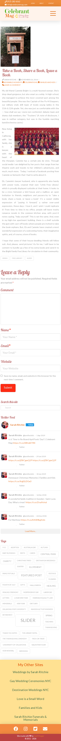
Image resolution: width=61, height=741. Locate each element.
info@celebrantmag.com (17, 5)
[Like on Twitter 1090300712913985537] (16, 465)
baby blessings (9, 553)
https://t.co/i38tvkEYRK (24, 443)
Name (6, 330)
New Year (21, 603)
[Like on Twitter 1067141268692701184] (16, 524)
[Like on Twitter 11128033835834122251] (16, 447)
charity (7, 561)
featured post (31, 575)
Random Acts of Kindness (42, 609)
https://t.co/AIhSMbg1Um (33, 520)
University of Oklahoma (14, 645)
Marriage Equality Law (43, 598)
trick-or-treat (38, 639)
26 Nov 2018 (41, 516)
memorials (7, 603)
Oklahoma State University (14, 609)
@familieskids (28, 435)
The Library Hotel (29, 633)
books (5, 258)
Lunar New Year (21, 598)
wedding (23, 651)
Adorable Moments (12, 82)
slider (29, 258)
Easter (20, 566)
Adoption (15, 547)
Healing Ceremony (10, 592)
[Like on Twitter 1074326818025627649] (16, 507)
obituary (34, 603)
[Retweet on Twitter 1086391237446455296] (13, 486)
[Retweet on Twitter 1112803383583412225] (13, 447)
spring (49, 615)
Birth (22, 553)
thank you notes (10, 633)
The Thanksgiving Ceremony (15, 639)
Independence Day (31, 592)
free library (17, 258)
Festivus (52, 573)
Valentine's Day (39, 645)
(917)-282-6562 (13, 1)
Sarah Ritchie (15, 435)
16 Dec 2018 (41, 495)
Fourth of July (9, 585)
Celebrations (30, 82)
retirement (7, 615)
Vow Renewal (8, 651)
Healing (51, 586)
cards (32, 553)
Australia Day (30, 547)
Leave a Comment (12, 85)
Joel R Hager (39, 736)
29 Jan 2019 (41, 456)
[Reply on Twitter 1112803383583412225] (10, 447)
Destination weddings (45, 560)
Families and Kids (47, 82)
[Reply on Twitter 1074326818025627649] (10, 507)
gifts (22, 585)
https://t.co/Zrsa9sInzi (36, 502)
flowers (52, 579)
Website (6, 361)
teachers (49, 622)
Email (6, 345)
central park (48, 554)
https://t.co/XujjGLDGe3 (19, 481)
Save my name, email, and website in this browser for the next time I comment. (30, 378)
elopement (35, 567)
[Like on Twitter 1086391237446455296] (16, 486)
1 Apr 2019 (40, 435)
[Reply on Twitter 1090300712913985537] (10, 465)
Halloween (35, 585)
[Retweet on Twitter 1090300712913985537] (13, 465)
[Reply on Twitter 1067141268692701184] (10, 524)
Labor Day (48, 592)
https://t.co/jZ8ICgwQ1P (20, 460)
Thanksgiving (51, 627)
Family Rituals (9, 573)
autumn (44, 547)
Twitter (21, 447)
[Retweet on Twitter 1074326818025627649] (13, 507)
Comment (7, 290)
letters (6, 598)
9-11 (4, 547)
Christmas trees (24, 560)
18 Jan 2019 (41, 474)
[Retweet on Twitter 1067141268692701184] (13, 524)
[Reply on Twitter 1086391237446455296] (10, 486)
